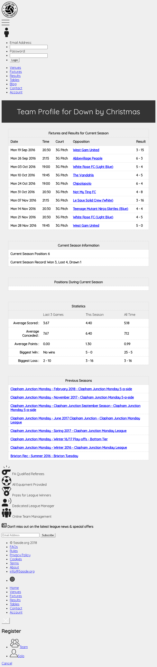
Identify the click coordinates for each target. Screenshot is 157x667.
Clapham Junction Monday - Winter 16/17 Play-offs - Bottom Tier (59, 439)
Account (16, 92)
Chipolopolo (82, 183)
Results (15, 76)
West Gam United (86, 150)
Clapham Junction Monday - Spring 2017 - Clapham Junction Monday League (68, 431)
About (14, 567)
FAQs (14, 547)
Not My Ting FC (84, 192)
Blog (13, 84)
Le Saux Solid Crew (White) (93, 200)
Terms (14, 563)
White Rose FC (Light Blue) (93, 167)
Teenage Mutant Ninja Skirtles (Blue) (100, 209)
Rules (14, 551)
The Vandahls (83, 175)
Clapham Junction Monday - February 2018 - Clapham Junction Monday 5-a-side (71, 389)
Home (14, 588)
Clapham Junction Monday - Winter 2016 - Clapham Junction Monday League (68, 447)
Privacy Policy (20, 555)
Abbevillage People (87, 158)
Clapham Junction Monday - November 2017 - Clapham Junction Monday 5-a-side (72, 397)
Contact (16, 88)
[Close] (6, 621)
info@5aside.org (22, 571)
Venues (15, 68)
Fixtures (16, 72)
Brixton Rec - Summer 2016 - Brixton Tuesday (44, 456)
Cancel (7, 663)
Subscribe (48, 535)
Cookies (16, 559)
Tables (14, 80)
